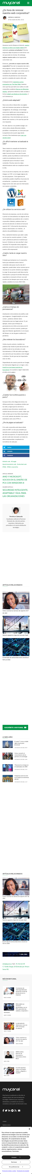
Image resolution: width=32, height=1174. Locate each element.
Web (4, 467)
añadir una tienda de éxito (17, 94)
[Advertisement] (16, 559)
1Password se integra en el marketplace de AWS (22, 766)
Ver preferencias (14, 1167)
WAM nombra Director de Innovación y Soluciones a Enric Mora (21, 1055)
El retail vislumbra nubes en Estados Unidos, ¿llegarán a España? (21, 1070)
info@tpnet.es (7, 964)
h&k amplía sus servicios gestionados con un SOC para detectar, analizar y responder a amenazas (16, 1008)
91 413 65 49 (20, 964)
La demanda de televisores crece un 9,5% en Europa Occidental (21, 1026)
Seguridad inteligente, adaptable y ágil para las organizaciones (15, 493)
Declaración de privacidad (23, 1170)
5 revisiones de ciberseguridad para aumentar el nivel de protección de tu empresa (21, 991)
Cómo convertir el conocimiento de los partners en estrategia (21, 754)
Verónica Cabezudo (16, 516)
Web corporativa (13, 467)
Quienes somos (7, 1125)
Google (14, 461)
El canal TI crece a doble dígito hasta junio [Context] (21, 743)
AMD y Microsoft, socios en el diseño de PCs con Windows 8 (15, 480)
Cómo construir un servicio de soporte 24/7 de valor (21, 1039)
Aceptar (14, 1157)
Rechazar (14, 1162)
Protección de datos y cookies (9, 1170)
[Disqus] (16, 691)
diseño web (6, 461)
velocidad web (22, 464)
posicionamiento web (9, 464)
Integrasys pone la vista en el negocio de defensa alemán (22, 777)
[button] (29, 1129)
